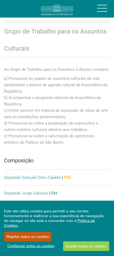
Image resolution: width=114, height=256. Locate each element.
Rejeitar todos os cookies (28, 236)
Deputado (32, 177)
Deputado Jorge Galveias (26, 193)
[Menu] (102, 8)
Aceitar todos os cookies (86, 246)
